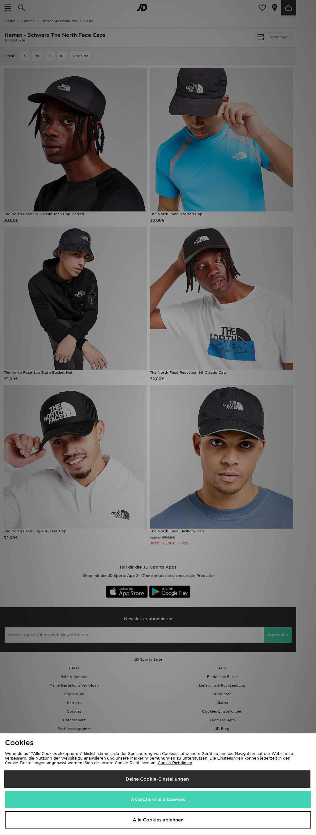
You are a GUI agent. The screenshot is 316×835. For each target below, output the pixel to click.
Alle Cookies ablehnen (158, 819)
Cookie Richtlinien (175, 762)
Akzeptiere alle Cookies (158, 799)
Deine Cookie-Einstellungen (157, 779)
